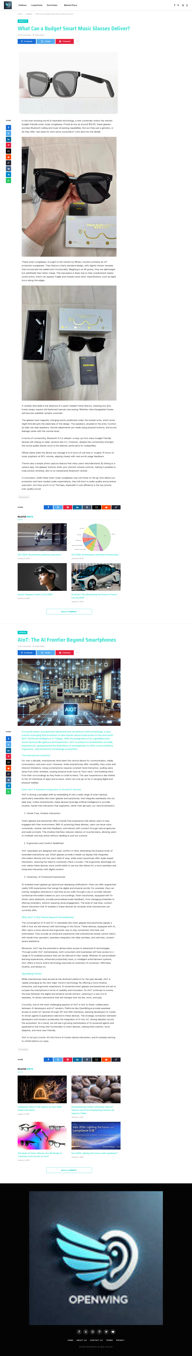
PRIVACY (120, 1340)
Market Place (70, 5)
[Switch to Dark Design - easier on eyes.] (186, 5)
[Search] (183, 5)
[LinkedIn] (8, 139)
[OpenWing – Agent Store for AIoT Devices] (8, 5)
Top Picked (24, 497)
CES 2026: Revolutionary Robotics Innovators (39, 554)
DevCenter (52, 5)
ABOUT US (82, 1340)
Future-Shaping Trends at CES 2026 (35, 594)
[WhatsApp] (8, 180)
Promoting (23, 1049)
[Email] (8, 151)
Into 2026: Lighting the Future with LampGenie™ (94, 1153)
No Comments (25, 35)
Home (70, 1340)
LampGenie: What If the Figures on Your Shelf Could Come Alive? (40, 1108)
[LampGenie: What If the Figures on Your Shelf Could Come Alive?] (42, 1089)
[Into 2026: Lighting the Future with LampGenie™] (96, 1136)
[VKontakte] (8, 168)
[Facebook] (8, 127)
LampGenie (36, 5)
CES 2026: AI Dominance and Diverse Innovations (94, 554)
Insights (23, 21)
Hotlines (23, 5)
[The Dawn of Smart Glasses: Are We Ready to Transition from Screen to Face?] (42, 1136)
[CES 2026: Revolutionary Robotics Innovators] (42, 537)
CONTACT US (96, 1340)
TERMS (109, 1340)
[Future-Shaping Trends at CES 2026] (42, 577)
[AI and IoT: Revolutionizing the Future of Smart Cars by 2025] (96, 577)
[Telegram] (8, 174)
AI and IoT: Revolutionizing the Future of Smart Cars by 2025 (94, 596)
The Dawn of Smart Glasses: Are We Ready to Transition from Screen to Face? (40, 1155)
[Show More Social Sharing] (77, 41)
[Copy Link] (8, 162)
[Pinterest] (8, 145)
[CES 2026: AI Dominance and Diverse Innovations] (96, 537)
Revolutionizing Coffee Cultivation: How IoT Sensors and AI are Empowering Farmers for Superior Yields (93, 1110)
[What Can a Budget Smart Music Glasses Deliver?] (69, 81)
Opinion (22, 632)
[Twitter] (8, 133)
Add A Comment (69, 612)
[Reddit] (8, 156)
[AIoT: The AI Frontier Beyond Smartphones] (69, 692)
